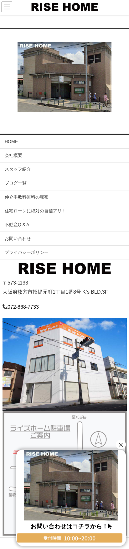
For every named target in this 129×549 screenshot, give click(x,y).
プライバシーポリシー (27, 252)
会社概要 (13, 155)
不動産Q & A (17, 224)
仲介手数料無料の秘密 (27, 197)
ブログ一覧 (16, 182)
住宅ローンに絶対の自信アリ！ (35, 210)
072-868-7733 (23, 307)
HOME (11, 141)
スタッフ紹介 (18, 169)
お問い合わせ (18, 238)
